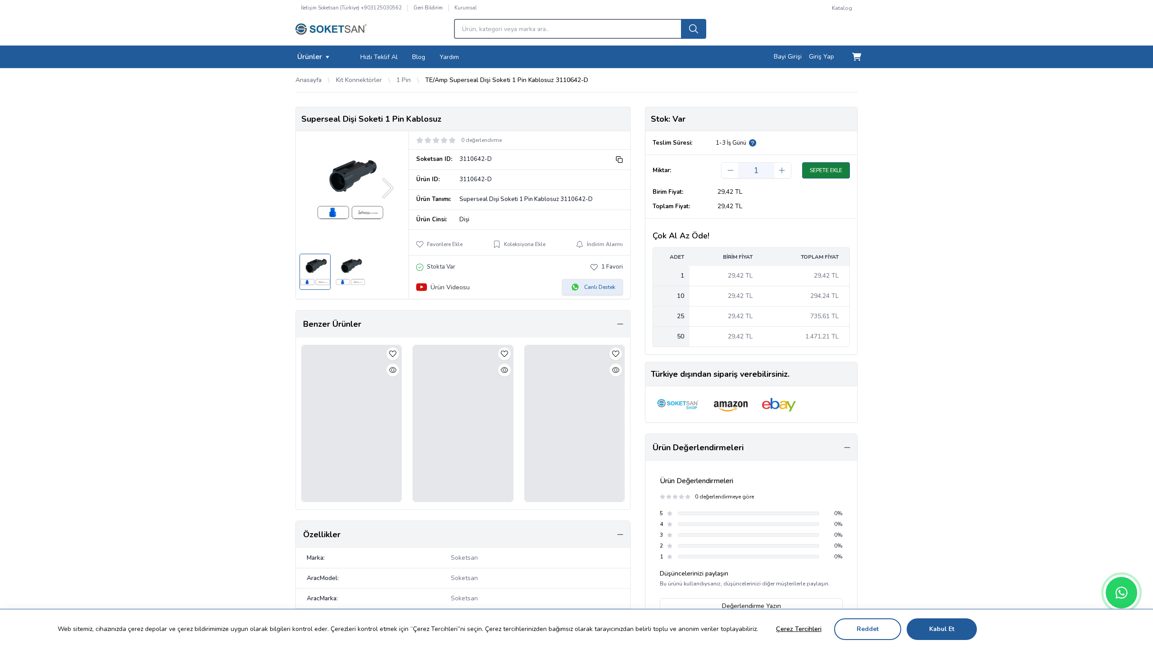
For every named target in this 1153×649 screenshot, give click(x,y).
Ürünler (309, 57)
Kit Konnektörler (359, 80)
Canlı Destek (599, 287)
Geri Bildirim (428, 8)
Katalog (842, 8)
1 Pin (403, 80)
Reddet (868, 629)
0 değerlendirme (481, 140)
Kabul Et (941, 629)
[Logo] (331, 31)
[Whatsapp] (1121, 592)
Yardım (449, 57)
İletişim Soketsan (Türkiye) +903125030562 (351, 8)
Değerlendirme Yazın (751, 606)
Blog (418, 57)
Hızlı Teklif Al (379, 57)
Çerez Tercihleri (799, 629)
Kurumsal (465, 8)
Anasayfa (308, 80)
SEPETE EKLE (826, 170)
